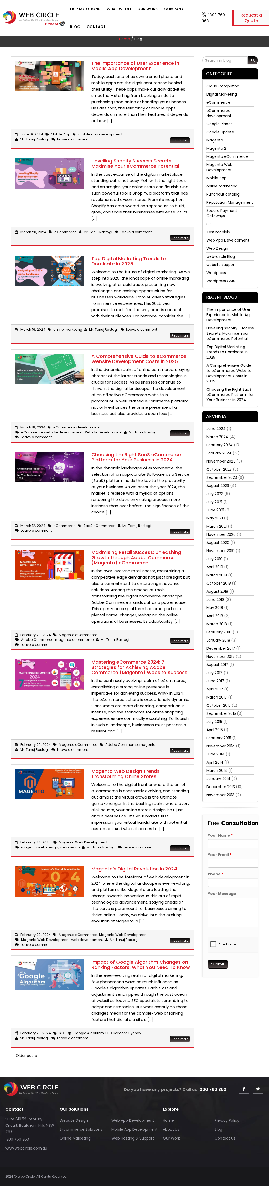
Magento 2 (216, 148)
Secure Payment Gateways (221, 213)
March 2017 (216, 697)
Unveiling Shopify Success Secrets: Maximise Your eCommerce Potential (135, 163)
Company (173, 9)
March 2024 (217, 436)
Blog (75, 26)
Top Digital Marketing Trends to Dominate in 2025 (128, 261)
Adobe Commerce (37, 639)
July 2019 (214, 558)
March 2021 (216, 526)
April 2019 (214, 567)
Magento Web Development (83, 842)
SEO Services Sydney (123, 1033)
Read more (180, 140)
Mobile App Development (134, 1129)
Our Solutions (85, 9)
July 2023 (214, 493)
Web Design (217, 248)
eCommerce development (76, 427)
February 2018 (218, 632)
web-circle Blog (220, 256)
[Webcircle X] (258, 1088)
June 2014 (215, 754)
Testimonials (218, 232)
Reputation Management (229, 202)
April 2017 (214, 689)
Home (124, 38)
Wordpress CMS (220, 281)
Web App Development (227, 240)
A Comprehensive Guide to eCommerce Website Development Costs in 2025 (138, 359)
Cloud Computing (222, 86)
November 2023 (220, 461)
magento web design (39, 847)
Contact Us (225, 1138)
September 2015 (221, 713)
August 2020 (217, 542)
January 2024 (218, 453)
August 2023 (217, 485)
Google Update (220, 132)
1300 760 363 (212, 1090)
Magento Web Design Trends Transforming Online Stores (125, 774)
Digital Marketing (221, 94)
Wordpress (216, 272)
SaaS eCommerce (100, 525)
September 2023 (221, 477)
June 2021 (215, 510)
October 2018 (218, 583)
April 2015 (214, 729)
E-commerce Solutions (81, 1129)
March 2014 (216, 770)
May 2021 (214, 518)
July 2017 (214, 672)
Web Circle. (26, 1176)
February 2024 (219, 445)
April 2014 (214, 762)
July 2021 (214, 502)
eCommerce (65, 231)
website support (221, 264)
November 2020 (221, 534)
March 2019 (216, 575)
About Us (171, 1129)
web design (70, 847)
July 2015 (214, 721)
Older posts (24, 1055)
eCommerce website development (51, 432)
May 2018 (214, 607)
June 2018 (215, 599)
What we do (119, 9)
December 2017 (220, 648)
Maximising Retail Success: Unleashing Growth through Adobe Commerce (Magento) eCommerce (136, 557)
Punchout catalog (223, 194)
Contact (96, 26)
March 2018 (216, 624)
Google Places (219, 124)
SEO (62, 1033)
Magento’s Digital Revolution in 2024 (134, 868)
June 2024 (216, 428)
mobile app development (100, 134)
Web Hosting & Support (132, 1138)
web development (87, 939)
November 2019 (220, 550)
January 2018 (218, 640)
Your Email (219, 854)
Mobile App (60, 134)
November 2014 (220, 746)
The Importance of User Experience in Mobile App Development (135, 66)
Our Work (147, 9)
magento (147, 744)
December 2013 (220, 786)
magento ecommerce (74, 639)
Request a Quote (251, 18)
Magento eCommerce (78, 634)
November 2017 (220, 656)
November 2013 (220, 794)
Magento (214, 140)
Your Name (220, 835)
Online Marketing (75, 1138)
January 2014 (218, 778)
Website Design (74, 1120)
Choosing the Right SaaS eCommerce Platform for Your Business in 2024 (136, 457)
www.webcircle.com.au (26, 1148)
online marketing (67, 329)
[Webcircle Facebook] (244, 1088)
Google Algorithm (89, 1033)
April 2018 (214, 615)
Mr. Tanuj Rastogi (34, 139)
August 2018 (217, 591)
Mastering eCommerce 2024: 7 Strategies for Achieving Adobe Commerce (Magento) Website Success (139, 667)
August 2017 (217, 664)
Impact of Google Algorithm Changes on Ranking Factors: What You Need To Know (140, 964)
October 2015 (218, 705)
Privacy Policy (227, 1120)
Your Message (222, 893)
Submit (217, 964)
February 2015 (218, 738)
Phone (215, 874)
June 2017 (215, 681)
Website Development (103, 432)
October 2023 (219, 469)
